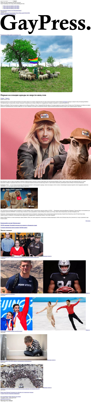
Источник (88, 220)
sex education (15, 34)
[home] (45, 33)
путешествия (26, 392)
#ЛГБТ (10, 396)
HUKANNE (27, 13)
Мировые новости (47, 256)
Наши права (3, 14)
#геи (2, 396)
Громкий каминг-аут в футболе (8, 294)
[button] (45, 11)
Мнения (8, 14)
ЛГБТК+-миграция (5, 13)
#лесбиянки (5, 396)
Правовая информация (14, 393)
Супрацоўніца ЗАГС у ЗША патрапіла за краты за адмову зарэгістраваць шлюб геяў (20, 257)
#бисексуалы (15, 396)
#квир (19, 396)
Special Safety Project (14, 13)
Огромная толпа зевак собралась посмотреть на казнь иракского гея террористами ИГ (20, 388)
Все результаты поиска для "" (11, 10)
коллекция (65, 101)
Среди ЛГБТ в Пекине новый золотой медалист (11, 331)
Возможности (4, 34)
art (19, 34)
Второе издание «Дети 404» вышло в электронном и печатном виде (16, 361)
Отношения (13, 14)
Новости (88, 293)
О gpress (2, 393)
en (20, 34)
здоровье (31, 392)
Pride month (21, 13)
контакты (7, 393)
